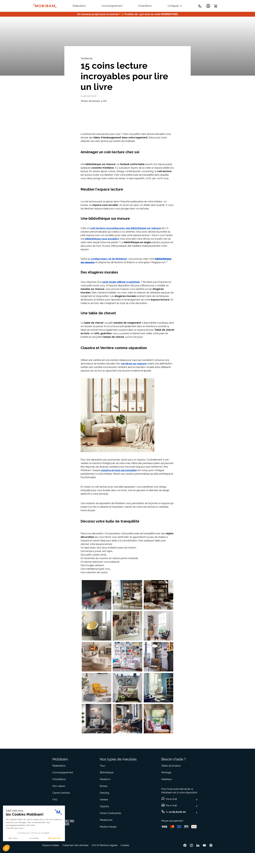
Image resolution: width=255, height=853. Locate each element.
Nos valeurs (58, 786)
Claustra (104, 806)
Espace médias (50, 845)
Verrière (104, 799)
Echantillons (145, 5)
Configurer (173, 5)
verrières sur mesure (134, 363)
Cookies (125, 845)
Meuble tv (105, 779)
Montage (166, 772)
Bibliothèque (106, 772)
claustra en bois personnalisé (119, 470)
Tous (102, 765)
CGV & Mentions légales (104, 845)
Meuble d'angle (108, 826)
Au (176, 812)
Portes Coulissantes (110, 813)
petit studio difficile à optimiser (121, 282)
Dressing (104, 792)
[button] (6, 848)
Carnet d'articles (61, 792)
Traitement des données (75, 845)
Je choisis (34, 838)
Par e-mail (171, 805)
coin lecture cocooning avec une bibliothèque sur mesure (125, 228)
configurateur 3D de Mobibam (108, 258)
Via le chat (171, 799)
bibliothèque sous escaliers (102, 238)
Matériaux (166, 779)
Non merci (13, 838)
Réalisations (79, 5)
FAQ (54, 799)
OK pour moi (54, 838)
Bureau (103, 786)
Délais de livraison (171, 765)
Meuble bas (106, 820)
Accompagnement (112, 5)
